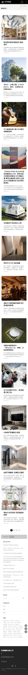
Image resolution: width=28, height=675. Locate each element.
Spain (8, 637)
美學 (4, 606)
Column (13, 628)
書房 (17, 628)
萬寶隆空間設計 (26, 631)
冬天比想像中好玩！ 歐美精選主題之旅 (12, 580)
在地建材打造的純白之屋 (13, 223)
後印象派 (5, 628)
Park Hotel (19, 635)
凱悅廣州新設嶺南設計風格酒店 (10, 545)
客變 (15, 622)
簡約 (4, 629)
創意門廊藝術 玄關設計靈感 (14, 472)
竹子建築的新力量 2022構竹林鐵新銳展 (12, 553)
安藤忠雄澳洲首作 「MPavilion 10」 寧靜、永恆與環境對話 (14, 348)
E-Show (4, 670)
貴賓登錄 (22, 2)
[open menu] (26, 2)
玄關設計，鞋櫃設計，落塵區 (9, 631)
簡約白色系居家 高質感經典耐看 (11, 590)
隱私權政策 (4, 661)
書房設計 (21, 628)
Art (9, 622)
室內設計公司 (11, 624)
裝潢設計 (17, 624)
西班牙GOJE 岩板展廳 (12, 263)
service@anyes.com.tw (8, 657)
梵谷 (9, 628)
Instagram (10, 537)
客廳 (18, 631)
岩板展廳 (20, 637)
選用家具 (5, 626)
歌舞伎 (4, 637)
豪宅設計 (17, 620)
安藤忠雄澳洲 (6, 635)
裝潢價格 (5, 624)
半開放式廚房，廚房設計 (8, 620)
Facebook (13, 537)
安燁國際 (12, 2)
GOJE (15, 637)
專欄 (4, 612)
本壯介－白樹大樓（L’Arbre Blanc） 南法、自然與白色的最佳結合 (14, 87)
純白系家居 (8, 629)
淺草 (14, 635)
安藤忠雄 (10, 633)
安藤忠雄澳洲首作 (17, 633)
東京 (11, 635)
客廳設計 (5, 633)
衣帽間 (19, 622)
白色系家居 (18, 629)
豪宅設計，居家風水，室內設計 (15, 626)
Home (12, 622)
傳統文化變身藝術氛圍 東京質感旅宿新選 (13, 571)
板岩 (12, 637)
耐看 (13, 629)
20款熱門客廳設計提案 (12, 432)
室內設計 (5, 622)
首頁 (21, 6)
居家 (4, 609)
